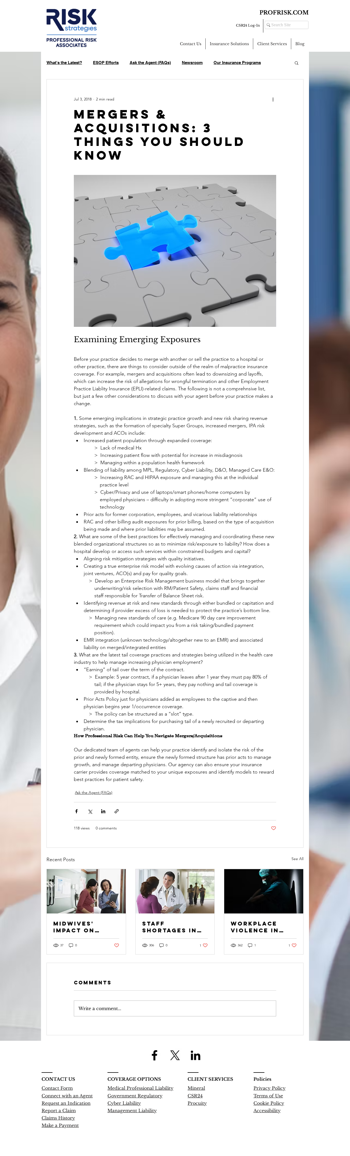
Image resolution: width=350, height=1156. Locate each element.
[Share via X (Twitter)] (89, 811)
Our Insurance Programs (237, 62)
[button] (296, 62)
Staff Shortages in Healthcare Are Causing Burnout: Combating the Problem (173, 927)
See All (297, 858)
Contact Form (57, 1088)
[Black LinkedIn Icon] (195, 1055)
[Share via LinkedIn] (103, 811)
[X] (175, 1055)
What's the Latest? (64, 62)
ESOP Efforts (106, 62)
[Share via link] (116, 811)
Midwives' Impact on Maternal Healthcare (77, 927)
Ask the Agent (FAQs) (150, 62)
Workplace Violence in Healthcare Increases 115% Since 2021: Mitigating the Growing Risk (262, 927)
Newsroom (192, 62)
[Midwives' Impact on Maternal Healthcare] (86, 891)
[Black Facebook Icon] (154, 1055)
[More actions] (273, 99)
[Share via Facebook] (76, 811)
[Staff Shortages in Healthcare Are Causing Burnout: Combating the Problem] (175, 891)
